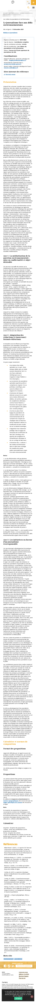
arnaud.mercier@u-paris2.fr (12, 64)
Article (22, 13)
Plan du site (22, 978)
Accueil (5, 13)
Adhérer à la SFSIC (24, 974)
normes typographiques (10, 801)
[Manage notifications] (31, 996)
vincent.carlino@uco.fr (11, 68)
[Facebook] (5, 966)
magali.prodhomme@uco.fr (17, 60)
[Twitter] (9, 966)
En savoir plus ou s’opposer (22, 995)
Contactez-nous (23, 972)
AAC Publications (14, 13)
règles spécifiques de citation (12, 802)
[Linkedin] (13, 966)
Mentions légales (23, 976)
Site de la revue (10, 74)
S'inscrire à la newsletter (24, 966)
